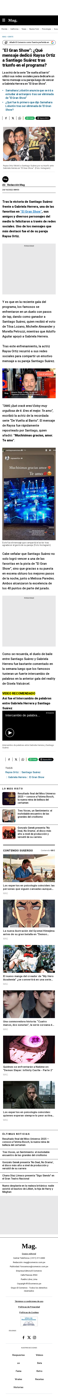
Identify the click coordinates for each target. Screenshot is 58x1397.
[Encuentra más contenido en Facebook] (5, 118)
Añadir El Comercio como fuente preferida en (29, 42)
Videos (39, 1355)
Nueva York (34, 29)
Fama (18, 1371)
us (18, 1363)
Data (39, 1363)
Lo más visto (12, 788)
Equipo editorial (29, 1254)
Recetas (39, 1379)
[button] (9, 732)
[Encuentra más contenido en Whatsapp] (19, 118)
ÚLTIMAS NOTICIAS (16, 1134)
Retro (39, 1371)
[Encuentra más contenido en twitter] (12, 118)
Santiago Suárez (31, 772)
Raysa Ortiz (12, 772)
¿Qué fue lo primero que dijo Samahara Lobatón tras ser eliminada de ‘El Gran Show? (28, 106)
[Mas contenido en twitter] (29, 1337)
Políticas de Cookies (29, 1312)
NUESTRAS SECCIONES (29, 1348)
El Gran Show (36, 777)
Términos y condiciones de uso (29, 1301)
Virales (18, 1379)
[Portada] (29, 1251)
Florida (4, 29)
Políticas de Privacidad (29, 1307)
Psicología (46, 29)
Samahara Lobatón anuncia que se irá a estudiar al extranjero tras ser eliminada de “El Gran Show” (29, 94)
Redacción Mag (16, 184)
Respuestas (18, 1355)
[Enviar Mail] (4, 185)
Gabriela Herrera (17, 777)
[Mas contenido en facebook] (23, 1337)
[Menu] (5, 20)
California (14, 29)
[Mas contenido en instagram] (34, 1337)
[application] (29, 726)
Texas (23, 29)
